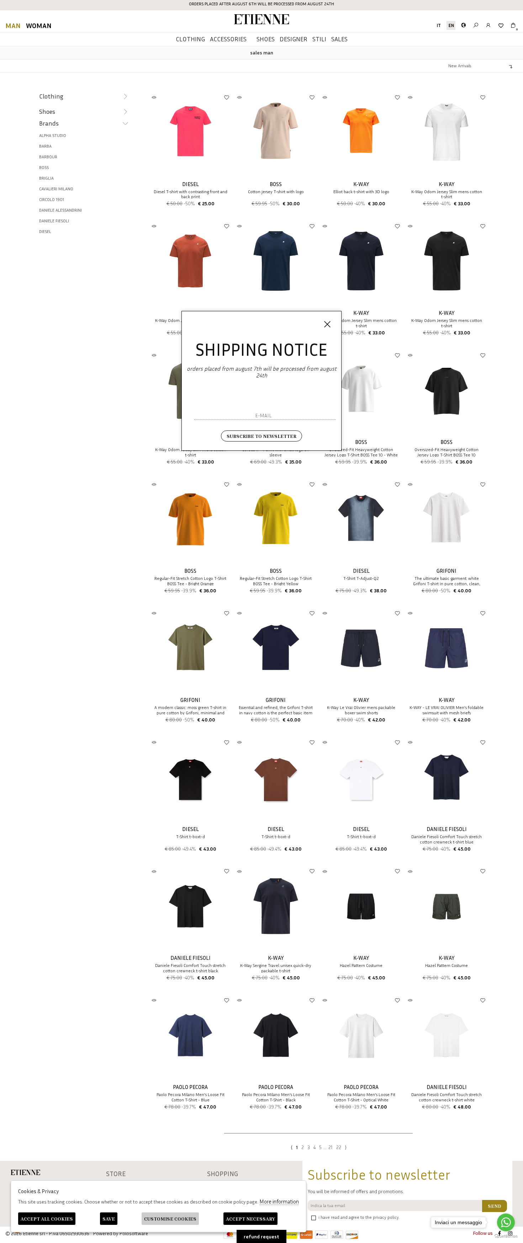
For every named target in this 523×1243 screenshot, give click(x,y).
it (439, 25)
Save (108, 1219)
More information (279, 1201)
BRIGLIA (46, 178)
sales (339, 39)
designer (293, 39)
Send (494, 1206)
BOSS (44, 167)
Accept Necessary (250, 1219)
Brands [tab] (49, 123)
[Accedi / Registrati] (488, 25)
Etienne (261, 20)
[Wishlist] (500, 25)
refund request (261, 1236)
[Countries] (463, 25)
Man (13, 25)
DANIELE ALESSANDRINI (60, 210)
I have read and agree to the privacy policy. (358, 1217)
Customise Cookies (170, 1219)
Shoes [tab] (47, 111)
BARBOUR (48, 156)
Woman (39, 25)
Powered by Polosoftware (120, 1233)
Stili (319, 39)
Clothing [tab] (51, 96)
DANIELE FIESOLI (54, 220)
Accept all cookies (47, 1219)
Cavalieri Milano (56, 188)
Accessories (228, 39)
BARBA (45, 146)
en (451, 25)
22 (338, 1147)
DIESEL (45, 231)
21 (330, 1147)
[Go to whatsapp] (506, 1222)
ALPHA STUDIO (52, 135)
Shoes (266, 39)
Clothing (190, 39)
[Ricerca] (475, 25)
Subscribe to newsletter (261, 436)
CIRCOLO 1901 (51, 199)
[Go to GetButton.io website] (506, 1236)
